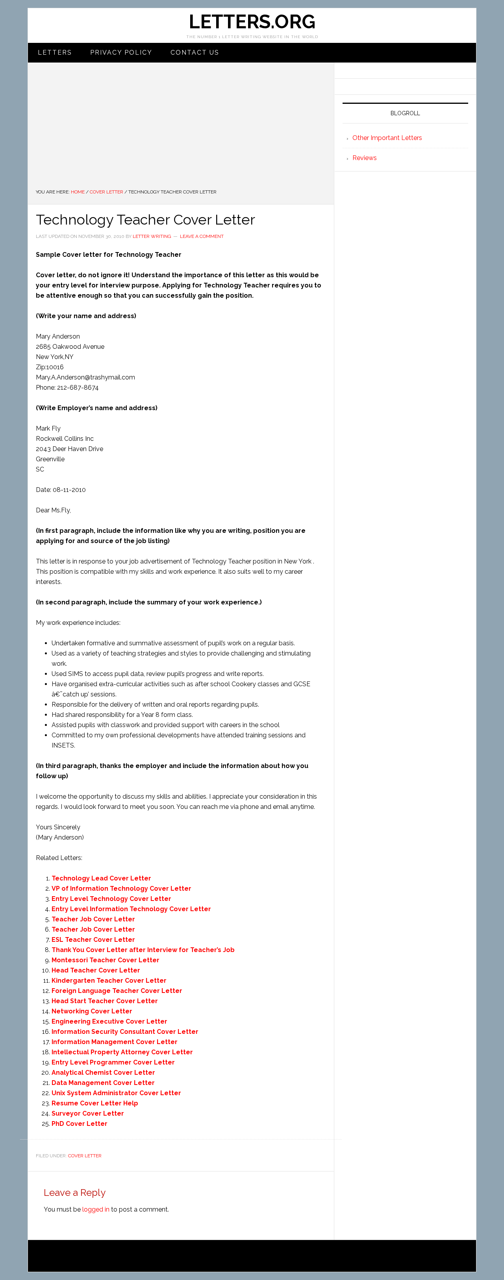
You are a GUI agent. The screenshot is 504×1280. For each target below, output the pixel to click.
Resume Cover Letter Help (95, 1103)
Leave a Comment (202, 236)
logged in (95, 1209)
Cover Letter (85, 1155)
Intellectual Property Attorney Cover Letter (122, 1052)
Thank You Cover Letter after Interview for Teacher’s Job (143, 950)
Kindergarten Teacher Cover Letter (109, 980)
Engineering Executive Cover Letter (109, 1021)
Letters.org (252, 22)
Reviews (364, 158)
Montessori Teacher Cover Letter (105, 960)
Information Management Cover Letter (115, 1042)
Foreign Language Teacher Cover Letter (117, 991)
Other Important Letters (387, 138)
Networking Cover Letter (92, 1011)
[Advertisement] (181, 129)
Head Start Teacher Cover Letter (105, 1001)
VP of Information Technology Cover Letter (121, 888)
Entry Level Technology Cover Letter (111, 898)
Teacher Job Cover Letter (93, 919)
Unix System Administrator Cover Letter (116, 1093)
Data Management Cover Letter (103, 1083)
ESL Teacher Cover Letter (93, 939)
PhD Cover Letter (79, 1123)
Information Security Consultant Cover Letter (125, 1031)
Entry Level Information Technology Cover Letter (131, 909)
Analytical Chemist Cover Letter (103, 1072)
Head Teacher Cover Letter (96, 970)
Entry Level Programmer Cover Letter (113, 1062)
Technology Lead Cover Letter (101, 878)
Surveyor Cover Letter (88, 1113)
